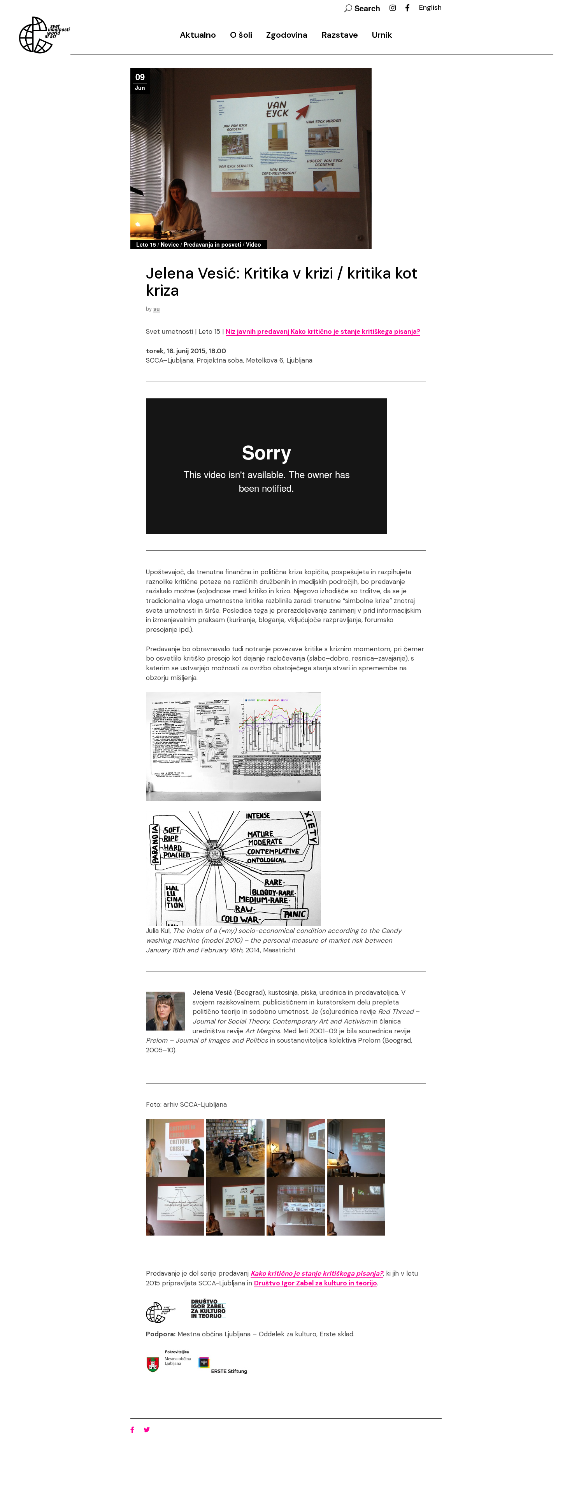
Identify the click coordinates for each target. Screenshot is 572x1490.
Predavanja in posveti (212, 244)
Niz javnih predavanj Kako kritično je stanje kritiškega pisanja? (323, 331)
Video (253, 244)
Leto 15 (146, 244)
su (156, 308)
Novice (170, 244)
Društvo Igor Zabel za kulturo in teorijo (315, 1283)
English (430, 7)
